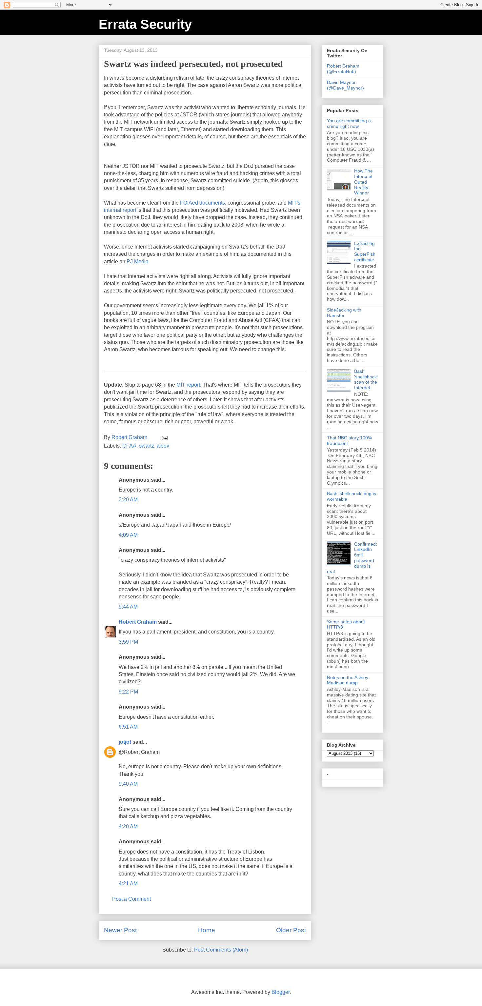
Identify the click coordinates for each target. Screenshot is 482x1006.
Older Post (291, 930)
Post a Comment (131, 899)
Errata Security (145, 24)
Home (206, 930)
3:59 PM (128, 642)
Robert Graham (138, 622)
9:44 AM (128, 607)
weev (163, 446)
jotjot (125, 742)
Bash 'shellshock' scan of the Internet (366, 379)
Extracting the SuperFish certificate (364, 251)
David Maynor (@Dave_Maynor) (345, 85)
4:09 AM (128, 535)
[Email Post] (164, 437)
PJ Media (138, 261)
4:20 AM (128, 826)
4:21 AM (128, 883)
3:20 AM (128, 499)
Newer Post (120, 930)
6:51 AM (128, 727)
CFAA (129, 446)
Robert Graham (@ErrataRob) (343, 68)
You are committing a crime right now (349, 123)
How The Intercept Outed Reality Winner (363, 181)
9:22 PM (128, 691)
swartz (146, 446)
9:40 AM (128, 784)
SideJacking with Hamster (344, 312)
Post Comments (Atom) (221, 950)
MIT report (188, 385)
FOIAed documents (202, 203)
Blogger (280, 992)
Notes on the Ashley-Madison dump (348, 680)
